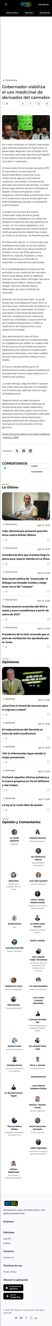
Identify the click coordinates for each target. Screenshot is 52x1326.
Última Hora (12, 13)
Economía (45, 13)
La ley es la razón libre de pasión (22, 804)
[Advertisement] (26, 44)
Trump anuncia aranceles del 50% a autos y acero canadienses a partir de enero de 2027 (25, 610)
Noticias (29, 13)
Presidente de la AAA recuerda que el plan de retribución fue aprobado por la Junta (25, 638)
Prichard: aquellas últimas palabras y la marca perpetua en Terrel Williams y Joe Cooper (25, 781)
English (6, 1243)
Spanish (7, 1238)
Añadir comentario (37, 467)
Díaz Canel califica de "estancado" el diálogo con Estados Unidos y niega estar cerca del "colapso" (25, 582)
